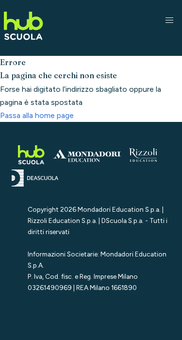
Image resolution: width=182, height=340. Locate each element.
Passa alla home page (37, 115)
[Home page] (23, 41)
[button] (169, 20)
